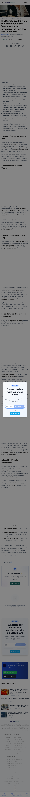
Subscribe (18, 406)
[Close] (28, 379)
